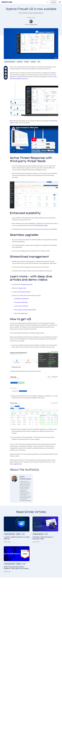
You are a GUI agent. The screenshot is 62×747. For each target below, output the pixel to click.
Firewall (27, 61)
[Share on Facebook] (6, 77)
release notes (22, 288)
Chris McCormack (33, 24)
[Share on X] (6, 71)
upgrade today (17, 464)
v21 (39, 61)
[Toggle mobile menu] (59, 2)
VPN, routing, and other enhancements (25, 309)
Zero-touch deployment (21, 313)
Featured (19, 61)
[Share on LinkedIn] (6, 74)
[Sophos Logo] (7, 2)
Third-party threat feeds (21, 302)
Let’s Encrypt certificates (21, 306)
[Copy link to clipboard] (6, 68)
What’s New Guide (27, 284)
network (33, 61)
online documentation (25, 292)
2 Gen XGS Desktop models (39, 225)
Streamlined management (21, 298)
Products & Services (10, 61)
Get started (53, 2)
